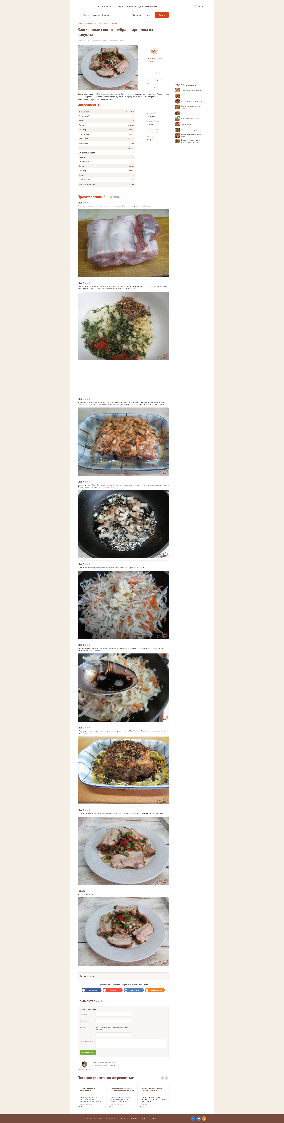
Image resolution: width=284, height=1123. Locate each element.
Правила (131, 6)
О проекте (124, 1118)
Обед (148, 140)
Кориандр (82, 130)
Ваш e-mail (84, 1021)
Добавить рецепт (148, 6)
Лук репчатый (84, 116)
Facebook (93, 990)
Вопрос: (83, 1027)
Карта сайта (135, 1118)
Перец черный (84, 134)
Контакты (145, 1118)
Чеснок (81, 121)
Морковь (82, 157)
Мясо (106, 23)
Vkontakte (135, 990)
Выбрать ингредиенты (141, 15)
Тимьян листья (84, 139)
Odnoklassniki (156, 990)
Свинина (114, 23)
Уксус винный (84, 143)
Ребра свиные (84, 111)
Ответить (112, 1065)
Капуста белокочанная (87, 152)
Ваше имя (83, 1014)
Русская (149, 124)
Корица (81, 166)
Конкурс (120, 6)
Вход (201, 6)
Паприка (82, 125)
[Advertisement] (123, 377)
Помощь (154, 1118)
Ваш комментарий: (87, 1041)
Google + (114, 990)
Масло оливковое (85, 148)
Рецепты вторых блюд (93, 23)
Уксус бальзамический (87, 184)
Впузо (80, 23)
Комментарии (148, 73)
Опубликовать (88, 1052)
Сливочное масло (85, 180)
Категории (103, 6)
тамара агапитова (84, 1069)
